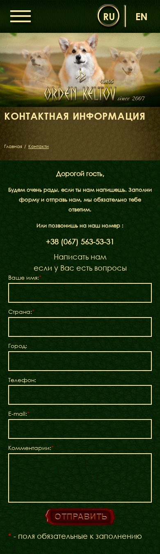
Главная (13, 146)
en (141, 16)
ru (109, 16)
